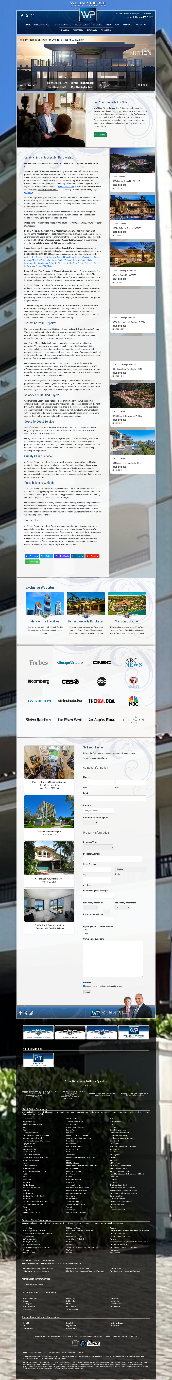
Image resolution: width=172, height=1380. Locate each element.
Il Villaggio (70, 1152)
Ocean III (69, 1177)
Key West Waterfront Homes (33, 1285)
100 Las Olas (27, 1228)
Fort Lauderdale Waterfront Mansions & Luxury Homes (129, 1231)
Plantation (86, 1223)
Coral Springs (27, 1223)
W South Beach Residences (76, 1212)
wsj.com (28, 192)
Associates (82, 1336)
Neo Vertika (70, 1174)
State (117, 874)
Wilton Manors (117, 1223)
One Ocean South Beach (118, 1185)
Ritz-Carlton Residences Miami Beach (123, 1193)
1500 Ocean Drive (72, 1119)
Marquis (25, 1163)
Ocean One (114, 1177)
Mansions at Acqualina (31, 1160)
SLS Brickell (27, 1199)
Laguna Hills (114, 1326)
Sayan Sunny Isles (116, 1196)
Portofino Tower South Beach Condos (123, 1190)
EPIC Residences (72, 1144)
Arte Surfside (71, 1124)
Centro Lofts (70, 1133)
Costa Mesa (27, 1323)
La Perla (113, 1157)
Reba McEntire (79, 260)
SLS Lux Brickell (71, 1199)
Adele (69, 263)
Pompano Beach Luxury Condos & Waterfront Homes (129, 1242)
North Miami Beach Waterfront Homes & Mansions (128, 1174)
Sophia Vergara (64, 260)
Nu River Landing (29, 1239)
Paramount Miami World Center (77, 1188)
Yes (87, 930)
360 (111, 1119)
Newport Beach (71, 1328)
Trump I (25, 1207)
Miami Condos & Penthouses (120, 1166)
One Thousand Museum (31, 1188)
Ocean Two (27, 1179)
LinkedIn (80, 556)
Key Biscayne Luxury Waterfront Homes (80, 1157)
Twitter (49, 556)
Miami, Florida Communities (35, 1109)
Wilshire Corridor (72, 1309)
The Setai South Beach (118, 1204)
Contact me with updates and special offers (103, 986)
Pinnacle (26, 1190)
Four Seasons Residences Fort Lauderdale (38, 1233)
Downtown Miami (82, 1112)
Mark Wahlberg (50, 260)
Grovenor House (72, 1149)
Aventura (25, 1112)
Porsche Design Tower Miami (76, 1190)
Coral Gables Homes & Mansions (122, 1138)
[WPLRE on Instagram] (33, 15)
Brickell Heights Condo (118, 1130)
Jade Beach (114, 1152)
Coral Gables (64, 1112)
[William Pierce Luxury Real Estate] (133, 1032)
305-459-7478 (124, 13)
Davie (35, 1223)
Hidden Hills (70, 1301)
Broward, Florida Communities (36, 1220)
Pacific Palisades (29, 1307)
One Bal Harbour (29, 1185)
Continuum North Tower (118, 1135)
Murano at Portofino (73, 1171)
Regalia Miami (28, 1193)
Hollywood (70, 1223)
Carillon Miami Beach (30, 1133)
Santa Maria (70, 1196)
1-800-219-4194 (143, 16)
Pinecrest (146, 1112)
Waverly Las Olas (29, 1253)
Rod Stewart (37, 257)
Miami (114, 1112)
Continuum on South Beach (32, 1138)
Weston (108, 1223)
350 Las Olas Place (73, 1228)
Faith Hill (88, 263)
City (84, 874)
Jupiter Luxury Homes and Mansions (36, 1271)
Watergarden (114, 1250)
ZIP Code (87, 885)
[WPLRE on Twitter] (27, 15)
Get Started (100, 135)
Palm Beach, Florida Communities (38, 1260)
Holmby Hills (114, 1301)
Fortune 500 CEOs (44, 266)
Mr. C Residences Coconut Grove (34, 1171)
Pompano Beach (98, 1223)
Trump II (69, 1207)
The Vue (69, 1250)
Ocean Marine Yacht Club (75, 1239)
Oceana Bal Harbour (73, 1179)
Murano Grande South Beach (120, 1171)
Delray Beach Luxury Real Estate (77, 1268)
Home (37, 1336)
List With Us (45, 1336)
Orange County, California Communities (40, 1317)
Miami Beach (122, 1112)
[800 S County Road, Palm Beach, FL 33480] (132, 348)
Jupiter (58, 1263)
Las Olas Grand (28, 1236)
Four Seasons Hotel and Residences (123, 1146)
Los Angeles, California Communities (39, 1292)
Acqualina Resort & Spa (74, 1122)
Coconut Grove (52, 1112)
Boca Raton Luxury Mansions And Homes (38, 1268)
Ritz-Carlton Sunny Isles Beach (33, 1196)
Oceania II (26, 1182)
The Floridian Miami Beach (75, 1204)
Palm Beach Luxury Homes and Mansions (125, 1271)
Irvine (24, 1326)
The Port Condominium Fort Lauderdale (124, 1247)
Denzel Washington (83, 257)
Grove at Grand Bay (29, 1149)
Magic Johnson (41, 263)
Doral (73, 1112)
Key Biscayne (105, 1112)
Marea (68, 1160)
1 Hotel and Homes (30, 1119)
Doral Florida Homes (73, 1141)
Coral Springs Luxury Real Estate (34, 1231)
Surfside (41, 1114)
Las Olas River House (74, 1236)
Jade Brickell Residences (32, 1155)
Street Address (89, 864)
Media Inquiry (98, 1336)
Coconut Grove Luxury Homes (77, 1135)
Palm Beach (76, 1263)
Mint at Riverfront (72, 1168)
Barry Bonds (78, 263)
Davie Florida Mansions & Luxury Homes (80, 1231)
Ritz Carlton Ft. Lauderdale (32, 1245)
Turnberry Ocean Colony (31, 1212)
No (86, 933)
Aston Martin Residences (75, 1127)
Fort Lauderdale (44, 1223)
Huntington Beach (116, 1323)
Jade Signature (115, 1155)
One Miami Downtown (74, 1185)
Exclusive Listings (70, 1336)
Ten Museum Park (72, 1201)
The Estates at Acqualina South (34, 1204)
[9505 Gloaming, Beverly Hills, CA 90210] (132, 160)
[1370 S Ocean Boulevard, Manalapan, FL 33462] (132, 301)
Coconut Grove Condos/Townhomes (36, 1135)
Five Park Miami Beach (74, 1146)
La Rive (69, 1233)
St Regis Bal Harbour (117, 1199)
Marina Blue (114, 1160)
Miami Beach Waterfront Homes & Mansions (82, 1166)
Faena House (114, 1144)
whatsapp (34, 562)
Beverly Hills (70, 1298)
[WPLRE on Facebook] (22, 15)
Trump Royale (71, 1210)
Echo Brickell (114, 1141)
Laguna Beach (71, 1326)
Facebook (34, 556)
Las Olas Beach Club (117, 1233)
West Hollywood (28, 1309)
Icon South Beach (29, 1152)
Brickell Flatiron (71, 1130)
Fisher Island (94, 1112)
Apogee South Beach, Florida (33, 1124)
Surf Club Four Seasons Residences (35, 1201)
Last (117, 787)
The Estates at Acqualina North (121, 1201)
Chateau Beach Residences (120, 1133)
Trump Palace (27, 1210)
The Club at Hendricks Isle (119, 1245)
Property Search (56, 1336)
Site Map (108, 1336)
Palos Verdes (71, 1307)
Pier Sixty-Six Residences (31, 1242)
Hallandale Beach (58, 1223)
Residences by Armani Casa (76, 1193)
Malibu (68, 1304)
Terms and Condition (120, 1336)
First (85, 787)
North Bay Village (135, 1112)
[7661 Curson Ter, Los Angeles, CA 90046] (132, 442)
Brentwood (114, 1298)
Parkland (78, 1223)
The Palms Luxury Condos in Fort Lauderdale (82, 1247)
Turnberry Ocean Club (117, 1210)
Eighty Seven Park (29, 1144)
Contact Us (133, 1336)
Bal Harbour (34, 1112)
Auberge (113, 1228)
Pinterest (94, 556)
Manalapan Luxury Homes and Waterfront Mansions (85, 1271)
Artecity (112, 1124)
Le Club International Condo (120, 1236)
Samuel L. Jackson (65, 257)
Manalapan (67, 1263)
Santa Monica (115, 1307)
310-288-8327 (147, 13)
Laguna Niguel (28, 1328)
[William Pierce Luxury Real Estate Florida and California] (88, 4)
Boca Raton (26, 1263)
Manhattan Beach (116, 1304)
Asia (24, 1127)
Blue (24, 1130)
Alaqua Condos (115, 1122)
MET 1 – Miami (115, 1163)
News (90, 1336)
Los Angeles (27, 1304)
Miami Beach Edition (30, 1166)
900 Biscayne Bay (29, 1122)
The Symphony (28, 1250)
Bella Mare (113, 1127)
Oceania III (70, 1182)
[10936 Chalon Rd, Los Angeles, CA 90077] (132, 395)
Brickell (43, 1112)
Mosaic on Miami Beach (118, 1168)
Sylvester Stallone (57, 263)
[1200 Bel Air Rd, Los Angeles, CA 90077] (132, 207)
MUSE (25, 1174)
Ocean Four (27, 1177)
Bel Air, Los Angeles (30, 1298)
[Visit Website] (45, 606)
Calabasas (26, 1301)
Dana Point (70, 1323)
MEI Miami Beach (72, 1163)
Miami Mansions (29, 1168)
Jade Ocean (70, 1155)
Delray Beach (37, 1263)
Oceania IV (114, 1182)
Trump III (113, 1207)
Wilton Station (115, 1253)
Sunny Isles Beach (29, 1114)
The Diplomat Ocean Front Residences (36, 1247)
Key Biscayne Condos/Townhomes (35, 1157)
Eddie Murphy (50, 257)
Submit (87, 992)
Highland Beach (49, 1263)
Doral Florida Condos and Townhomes (36, 1141)
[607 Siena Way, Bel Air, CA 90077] (132, 254)
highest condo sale (66, 186)
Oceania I (113, 1179)
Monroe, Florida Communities (36, 1279)
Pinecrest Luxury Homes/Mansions (122, 1188)
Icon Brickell (114, 1149)
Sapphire (69, 1245)
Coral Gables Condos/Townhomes (78, 1138)
